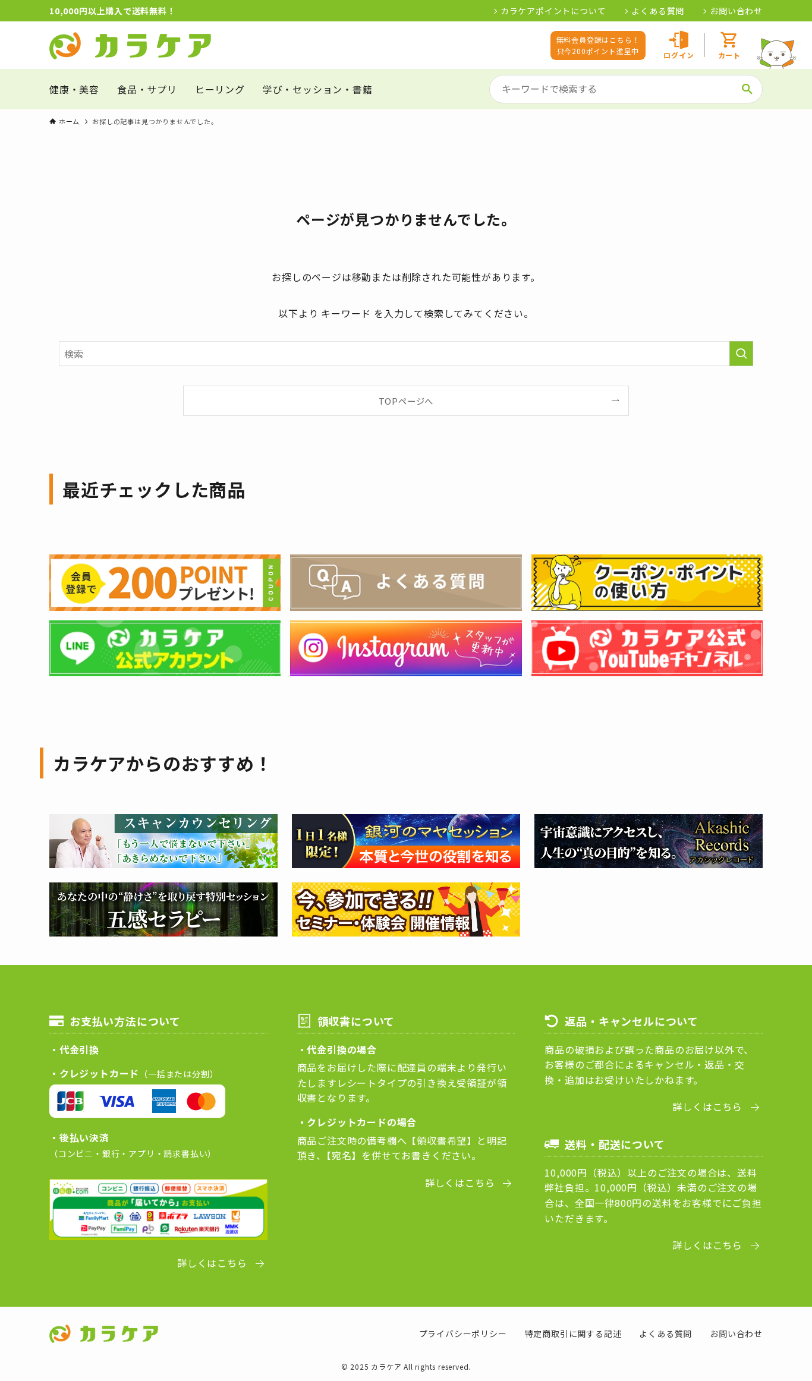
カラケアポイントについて (553, 11)
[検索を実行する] (741, 353)
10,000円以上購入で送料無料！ (112, 11)
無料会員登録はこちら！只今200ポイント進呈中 (598, 45)
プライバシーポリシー (463, 1333)
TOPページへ (406, 401)
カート (729, 55)
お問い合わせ (736, 11)
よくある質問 (657, 11)
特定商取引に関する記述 (573, 1333)
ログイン (678, 55)
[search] (747, 89)
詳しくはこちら (212, 1263)
